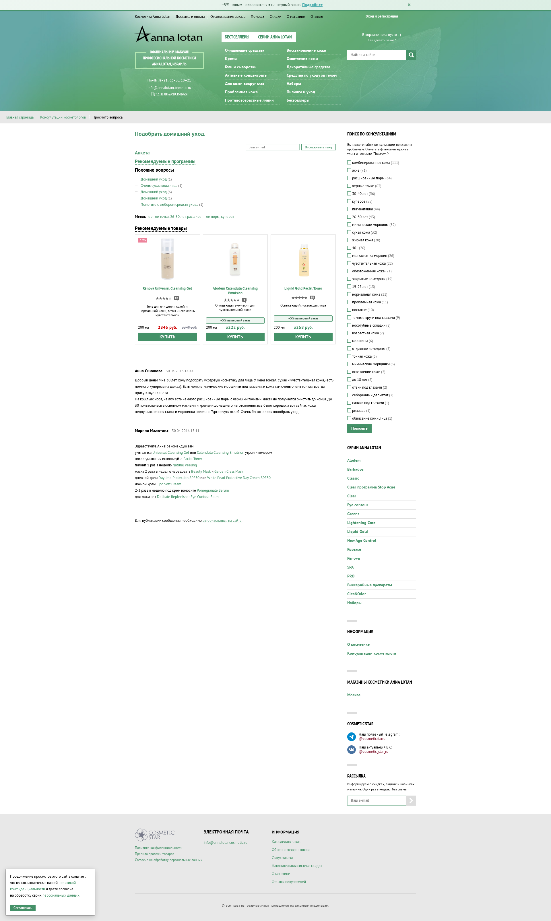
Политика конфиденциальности (159, 848)
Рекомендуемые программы (165, 161)
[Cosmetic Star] (155, 835)
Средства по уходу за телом (312, 75)
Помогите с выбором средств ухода (169, 205)
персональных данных (60, 895)
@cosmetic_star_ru (373, 752)
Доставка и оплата (190, 17)
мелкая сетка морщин (372, 256)
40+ (358, 248)
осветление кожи (368, 372)
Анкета (142, 153)
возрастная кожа (367, 333)
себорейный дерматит (372, 395)
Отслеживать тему (318, 147)
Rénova (353, 558)
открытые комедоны (371, 349)
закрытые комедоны (372, 279)
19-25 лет (363, 287)
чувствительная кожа (372, 263)
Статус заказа (282, 858)
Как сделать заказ (286, 842)
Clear (351, 496)
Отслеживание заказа (227, 17)
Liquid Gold (357, 532)
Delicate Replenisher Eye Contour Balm (188, 497)
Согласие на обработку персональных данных (168, 860)
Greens (353, 514)
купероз (227, 217)
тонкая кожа (364, 356)
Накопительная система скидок (297, 866)
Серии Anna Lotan (275, 37)
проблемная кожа (369, 302)
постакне (362, 310)
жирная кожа (365, 240)
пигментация (365, 209)
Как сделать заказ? (382, 40)
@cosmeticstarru (372, 739)
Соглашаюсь (22, 908)
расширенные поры (203, 217)
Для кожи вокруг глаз (244, 84)
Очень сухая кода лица (159, 186)
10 (176, 298)
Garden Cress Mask (228, 472)
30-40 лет (363, 194)
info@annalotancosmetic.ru (169, 88)
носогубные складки (371, 325)
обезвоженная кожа (371, 271)
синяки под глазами (370, 403)
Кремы (231, 59)
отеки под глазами (369, 387)
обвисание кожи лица (371, 418)
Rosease (354, 549)
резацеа (360, 411)
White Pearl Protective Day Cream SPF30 (239, 478)
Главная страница (20, 117)
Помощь (257, 17)
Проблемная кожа (241, 92)
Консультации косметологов (63, 117)
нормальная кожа (369, 294)
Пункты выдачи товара (169, 94)
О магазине (296, 17)
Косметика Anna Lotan (152, 17)
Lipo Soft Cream (168, 484)
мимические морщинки (373, 364)
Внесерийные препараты (369, 585)
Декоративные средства (308, 67)
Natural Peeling (184, 465)
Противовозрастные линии (249, 100)
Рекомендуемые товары (161, 228)
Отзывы (317, 17)
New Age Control (361, 540)
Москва (353, 695)
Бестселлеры (237, 37)
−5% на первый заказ (235, 320)
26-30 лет (178, 217)
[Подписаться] (411, 801)
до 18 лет (361, 380)
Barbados (355, 469)
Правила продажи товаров (154, 854)
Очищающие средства (244, 50)
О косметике (358, 644)
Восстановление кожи (306, 50)
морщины (362, 341)
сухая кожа (364, 232)
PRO (350, 576)
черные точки (158, 217)
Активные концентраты (246, 75)
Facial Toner (192, 459)
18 (312, 297)
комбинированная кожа (375, 163)
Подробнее (312, 5)
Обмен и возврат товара (291, 850)
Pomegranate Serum (213, 490)
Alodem (353, 460)
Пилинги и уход (301, 92)
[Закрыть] (409, 5)
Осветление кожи (302, 59)
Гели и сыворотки (241, 67)
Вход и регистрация (382, 16)
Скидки (275, 17)
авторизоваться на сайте (222, 521)
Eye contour (357, 505)
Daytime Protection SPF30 (178, 478)
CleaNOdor (356, 594)
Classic (353, 478)
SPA (350, 567)
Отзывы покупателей (289, 882)
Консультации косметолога (371, 653)
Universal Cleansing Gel (170, 453)
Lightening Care (361, 523)
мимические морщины (373, 225)
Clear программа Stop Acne (371, 487)
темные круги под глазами (375, 318)
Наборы (294, 84)
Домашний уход (154, 179)
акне (359, 170)
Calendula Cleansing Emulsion (220, 453)
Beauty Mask (201, 472)
